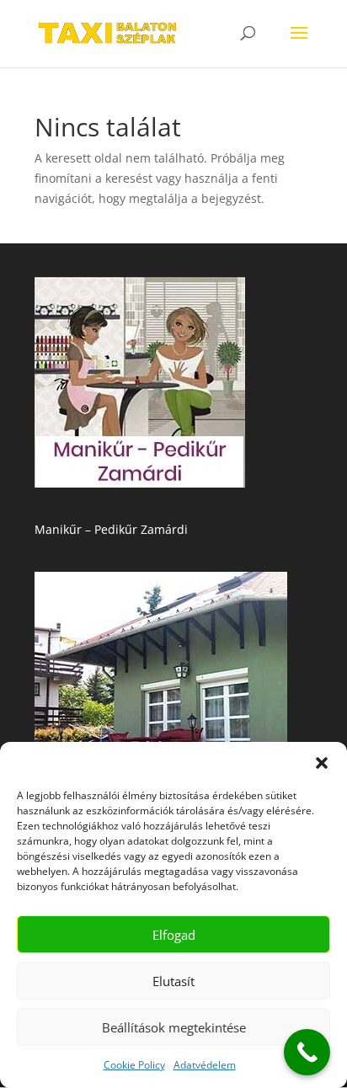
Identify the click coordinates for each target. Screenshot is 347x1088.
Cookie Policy (134, 1065)
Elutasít (173, 981)
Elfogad (173, 934)
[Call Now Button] (307, 1052)
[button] (321, 763)
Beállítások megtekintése (174, 1027)
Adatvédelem (205, 1065)
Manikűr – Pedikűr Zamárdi (111, 529)
